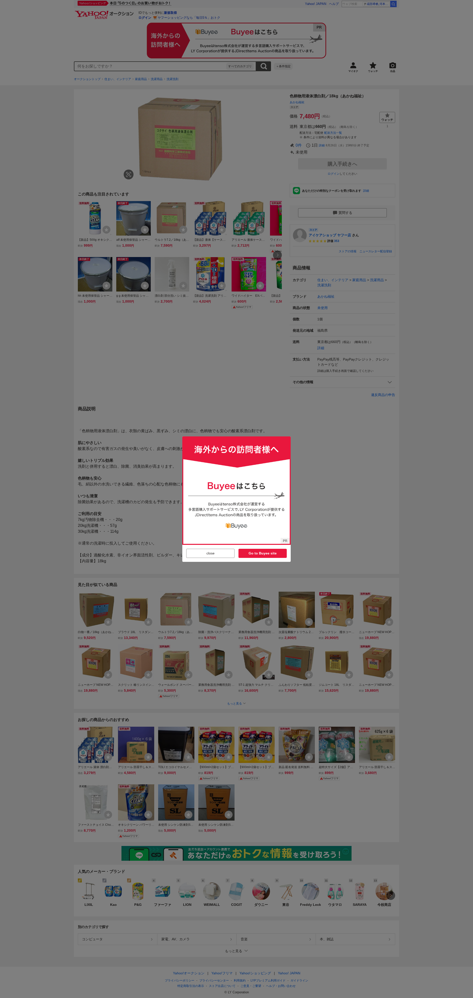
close (210, 553)
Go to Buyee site (263, 553)
